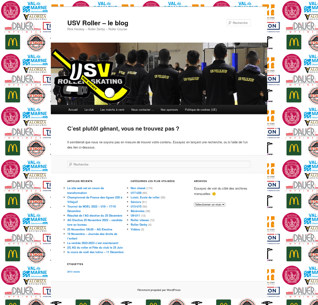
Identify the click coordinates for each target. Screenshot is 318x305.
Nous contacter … (142, 109)
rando (76, 271)
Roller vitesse (140, 220)
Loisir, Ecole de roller (145, 197)
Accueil (73, 109)
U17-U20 (136, 193)
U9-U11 (135, 215)
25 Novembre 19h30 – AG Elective (89, 229)
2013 (69, 271)
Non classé (138, 188)
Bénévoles (138, 211)
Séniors (136, 202)
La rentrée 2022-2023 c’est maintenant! (92, 243)
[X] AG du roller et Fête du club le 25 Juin (95, 247)
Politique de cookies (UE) (201, 109)
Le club (89, 109)
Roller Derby (139, 224)
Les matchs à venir (112, 109)
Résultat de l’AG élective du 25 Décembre (94, 215)
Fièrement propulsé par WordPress (159, 290)
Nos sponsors (169, 109)
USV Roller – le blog (97, 22)
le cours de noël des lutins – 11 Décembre (95, 252)
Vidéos (135, 229)
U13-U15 (136, 206)
